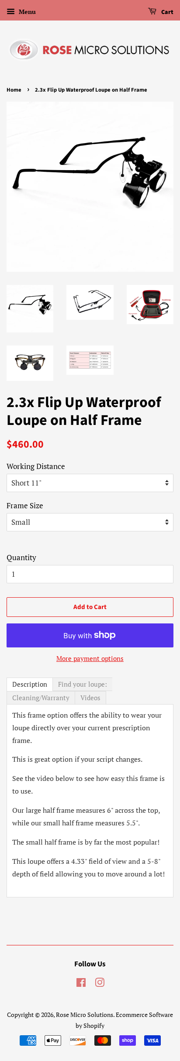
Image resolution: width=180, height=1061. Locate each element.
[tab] (30, 684)
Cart (166, 12)
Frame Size (25, 505)
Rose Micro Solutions (84, 1014)
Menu (26, 11)
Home (14, 90)
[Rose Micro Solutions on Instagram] (99, 984)
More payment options (90, 658)
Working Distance (36, 466)
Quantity (21, 557)
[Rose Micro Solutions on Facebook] (81, 984)
